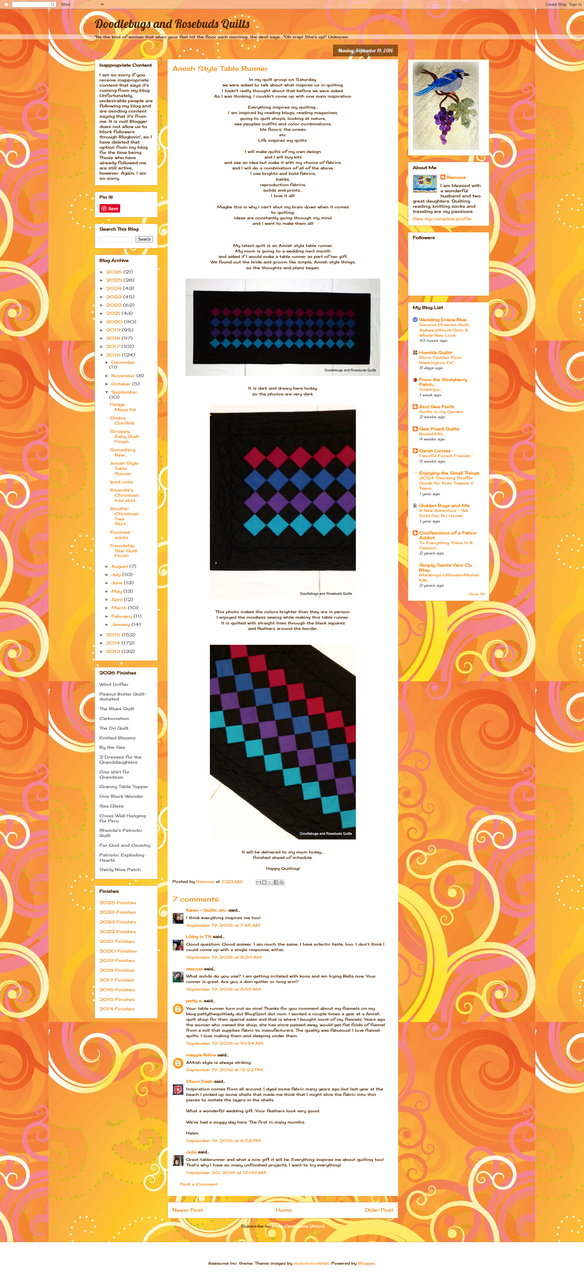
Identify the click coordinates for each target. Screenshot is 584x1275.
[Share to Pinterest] (282, 882)
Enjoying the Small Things (449, 472)
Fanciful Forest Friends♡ (446, 455)
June (117, 582)
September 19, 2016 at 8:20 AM (224, 957)
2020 (115, 321)
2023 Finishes (117, 921)
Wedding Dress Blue (443, 319)
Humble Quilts (435, 352)
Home (284, 1210)
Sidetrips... (430, 389)
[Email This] (258, 882)
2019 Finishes (117, 960)
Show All (476, 594)
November (124, 375)
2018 (114, 338)
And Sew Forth (436, 406)
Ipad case (121, 481)
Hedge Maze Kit (123, 407)
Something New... (122, 452)
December (123, 362)
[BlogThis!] (264, 882)
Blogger (366, 1263)
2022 (114, 304)
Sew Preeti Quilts (439, 428)
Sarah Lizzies (435, 450)
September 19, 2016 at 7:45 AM (223, 925)
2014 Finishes (116, 1008)
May (117, 591)
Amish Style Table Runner (124, 468)
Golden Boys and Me (444, 505)
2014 (114, 642)
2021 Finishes (116, 941)
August (120, 566)
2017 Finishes (116, 979)
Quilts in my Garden (441, 411)
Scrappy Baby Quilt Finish (124, 436)
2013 (114, 651)
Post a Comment (198, 1184)
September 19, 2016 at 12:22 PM (224, 1069)
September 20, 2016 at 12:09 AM (226, 1172)
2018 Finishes (116, 970)
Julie (191, 1151)
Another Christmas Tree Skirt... (124, 516)
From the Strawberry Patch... (443, 382)
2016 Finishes (117, 989)
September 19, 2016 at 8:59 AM (223, 989)
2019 (114, 329)
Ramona (456, 177)
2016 (114, 354)
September (124, 391)
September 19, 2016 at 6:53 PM (223, 1140)
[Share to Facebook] (276, 882)
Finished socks (120, 535)
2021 (114, 313)
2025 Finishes (117, 902)
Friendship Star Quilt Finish (123, 550)
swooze (194, 968)
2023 (114, 296)
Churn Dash (199, 1081)
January (121, 624)
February (122, 616)
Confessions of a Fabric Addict (448, 535)
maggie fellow (201, 1054)
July (116, 574)
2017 (113, 346)
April (117, 599)
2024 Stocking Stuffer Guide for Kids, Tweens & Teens (446, 483)
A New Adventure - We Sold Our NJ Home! (443, 513)
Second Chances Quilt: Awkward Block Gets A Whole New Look (444, 330)
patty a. (194, 1000)
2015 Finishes (117, 999)
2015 (114, 634)
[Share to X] (270, 882)
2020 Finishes (118, 951)
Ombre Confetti (122, 420)
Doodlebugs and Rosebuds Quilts (172, 23)
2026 (114, 271)
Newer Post (187, 1210)
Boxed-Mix (431, 433)
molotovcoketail (311, 1263)
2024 (114, 288)
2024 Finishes (117, 912)
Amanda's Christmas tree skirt (124, 495)
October (121, 383)
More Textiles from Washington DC (440, 360)
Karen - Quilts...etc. (206, 910)
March (119, 607)
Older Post (379, 1210)
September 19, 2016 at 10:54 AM (224, 1043)
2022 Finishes (117, 931)
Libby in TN (198, 936)
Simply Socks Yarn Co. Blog (446, 567)
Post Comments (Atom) (298, 1226)
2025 (114, 280)
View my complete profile (442, 218)
